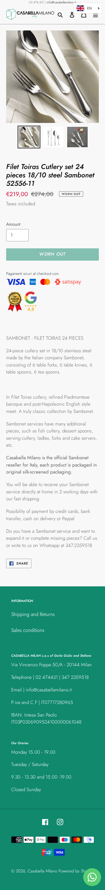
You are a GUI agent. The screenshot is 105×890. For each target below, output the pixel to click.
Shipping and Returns (33, 614)
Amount (13, 224)
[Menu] (95, 14)
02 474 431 (36, 2)
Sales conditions (27, 630)
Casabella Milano (42, 871)
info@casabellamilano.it (61, 2)
